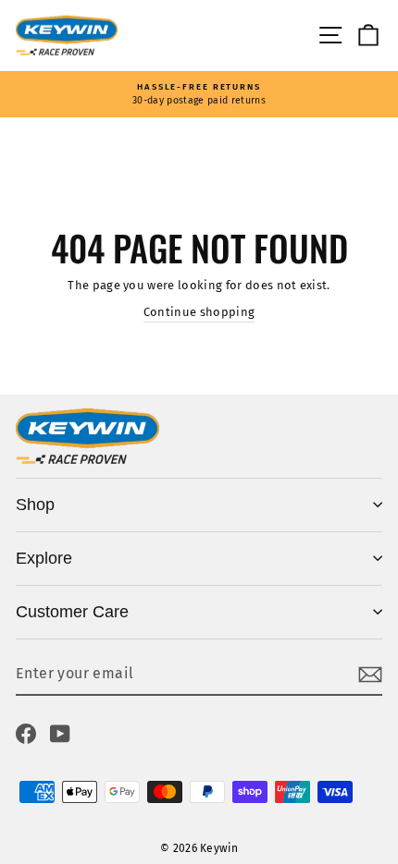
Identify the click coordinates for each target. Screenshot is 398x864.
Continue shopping (199, 312)
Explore (44, 558)
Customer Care (72, 611)
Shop (35, 504)
